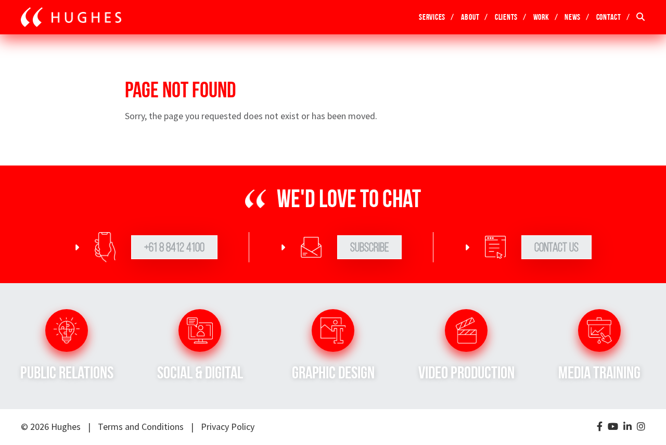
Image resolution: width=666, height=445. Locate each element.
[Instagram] (641, 427)
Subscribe (369, 247)
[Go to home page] (71, 17)
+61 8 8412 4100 (174, 247)
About (470, 16)
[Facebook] (600, 427)
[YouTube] (613, 427)
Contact (608, 16)
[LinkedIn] (627, 427)
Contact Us (556, 247)
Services (432, 16)
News (573, 16)
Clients (506, 16)
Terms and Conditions (141, 427)
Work (541, 16)
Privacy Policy (227, 427)
